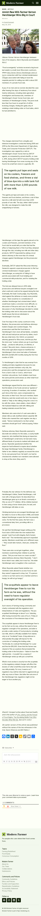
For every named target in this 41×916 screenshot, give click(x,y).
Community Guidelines (9, 879)
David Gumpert (9, 22)
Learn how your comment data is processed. (20, 796)
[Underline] (9, 761)
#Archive (5, 18)
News (4, 9)
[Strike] (11, 761)
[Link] (24, 761)
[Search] (33, 3)
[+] (29, 761)
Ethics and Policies (8, 881)
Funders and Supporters (10, 884)
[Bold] (4, 761)
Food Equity (6, 854)
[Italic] (6, 761)
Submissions (6, 871)
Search (33, 3)
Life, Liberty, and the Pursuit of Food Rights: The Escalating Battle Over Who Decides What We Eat (19, 717)
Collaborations (7, 869)
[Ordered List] (14, 761)
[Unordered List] (16, 761)
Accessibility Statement (10, 888)
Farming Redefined (8, 851)
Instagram (9, 900)
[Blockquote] (19, 761)
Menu (37, 3)
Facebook (4, 900)
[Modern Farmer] (13, 2)
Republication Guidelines (10, 886)
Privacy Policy (7, 891)
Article (10, 9)
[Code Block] (21, 761)
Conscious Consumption (10, 856)
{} (27, 761)
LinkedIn (14, 900)
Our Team (5, 866)
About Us (5, 864)
